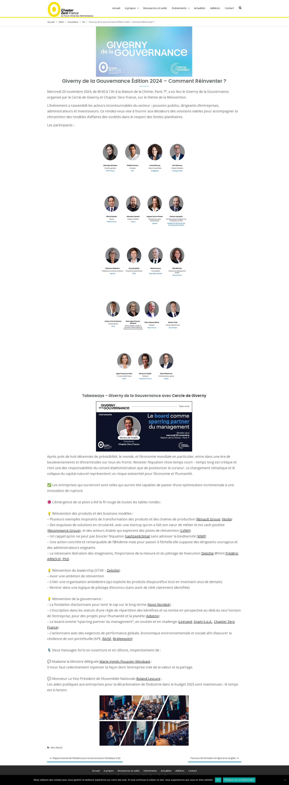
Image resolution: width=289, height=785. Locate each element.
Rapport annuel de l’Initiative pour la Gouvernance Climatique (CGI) (86, 758)
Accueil (116, 8)
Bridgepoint (122, 638)
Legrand (185, 621)
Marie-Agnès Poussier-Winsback (125, 661)
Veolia (226, 519)
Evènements (179, 8)
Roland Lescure (148, 678)
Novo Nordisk (159, 604)
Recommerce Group (64, 530)
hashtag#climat (137, 536)
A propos (130, 8)
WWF (201, 536)
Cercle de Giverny (189, 395)
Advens (152, 616)
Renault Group (208, 519)
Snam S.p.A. (203, 621)
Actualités (199, 8)
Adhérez (215, 8)
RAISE (106, 638)
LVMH (185, 530)
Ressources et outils (155, 8)
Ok (218, 779)
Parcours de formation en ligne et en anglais (213, 758)
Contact (229, 8)
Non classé (56, 747)
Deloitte (207, 553)
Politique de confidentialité (239, 779)
